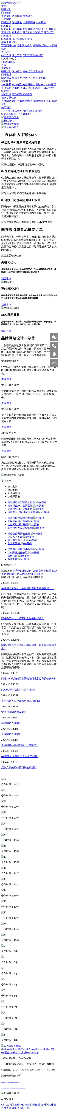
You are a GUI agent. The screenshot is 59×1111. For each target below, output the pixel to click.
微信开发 (17, 22)
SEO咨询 (17, 39)
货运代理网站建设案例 (13, 712)
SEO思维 (6, 39)
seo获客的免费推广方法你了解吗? (19, 756)
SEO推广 (38, 32)
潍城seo (47, 1049)
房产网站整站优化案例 (25, 570)
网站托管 (17, 16)
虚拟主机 (25, 1108)
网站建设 (6, 22)
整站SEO (40, 29)
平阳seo (30, 1049)
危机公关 (28, 16)
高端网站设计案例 (11, 723)
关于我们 (6, 52)
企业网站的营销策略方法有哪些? (19, 745)
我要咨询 (6, 278)
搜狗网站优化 (40, 45)
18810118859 (8, 61)
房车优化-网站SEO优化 (30, 574)
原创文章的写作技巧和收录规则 (19, 767)
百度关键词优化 (10, 1108)
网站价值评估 (17, 1104)
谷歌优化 (17, 32)
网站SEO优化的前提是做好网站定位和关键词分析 (28, 678)
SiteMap (34, 1052)
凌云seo (39, 1049)
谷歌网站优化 (24, 45)
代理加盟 (28, 55)
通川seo (14, 1049)
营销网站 (6, 19)
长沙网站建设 (32, 1104)
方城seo (25, 1052)
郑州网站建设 (48, 1104)
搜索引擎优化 (8, 42)
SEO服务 (6, 25)
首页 (3, 6)
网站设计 (6, 74)
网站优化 (6, 9)
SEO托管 (49, 32)
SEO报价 (27, 39)
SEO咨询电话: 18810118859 (16, 114)
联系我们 (38, 55)
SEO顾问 (51, 29)
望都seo (22, 1049)
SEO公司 (28, 32)
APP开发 (41, 22)
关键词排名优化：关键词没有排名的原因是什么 (27, 588)
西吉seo (9, 1052)
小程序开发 (29, 22)
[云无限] (11, 2)
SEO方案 (17, 29)
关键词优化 (28, 29)
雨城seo (5, 1049)
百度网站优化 (8, 45)
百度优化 (6, 32)
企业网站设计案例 (11, 734)
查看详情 (6, 379)
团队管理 (17, 55)
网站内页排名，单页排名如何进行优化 (22, 618)
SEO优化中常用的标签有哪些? (18, 689)
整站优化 (6, 16)
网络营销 (6, 12)
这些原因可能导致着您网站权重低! (20, 700)
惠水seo (17, 1052)
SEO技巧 (6, 35)
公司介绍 (6, 55)
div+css (5, 1104)
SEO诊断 (6, 29)
